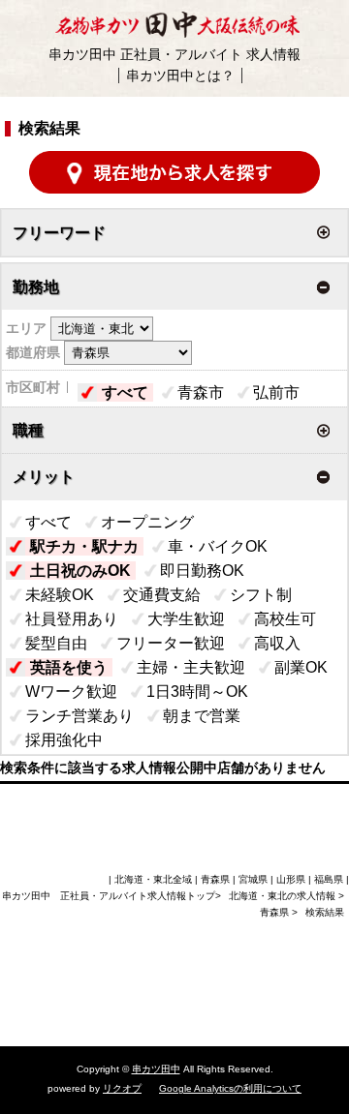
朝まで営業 (201, 716)
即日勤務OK (202, 570)
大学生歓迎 (186, 619)
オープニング (147, 522)
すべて (125, 392)
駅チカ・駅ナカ (84, 546)
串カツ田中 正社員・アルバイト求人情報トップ (108, 895)
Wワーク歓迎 (71, 691)
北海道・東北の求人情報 (283, 895)
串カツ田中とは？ (180, 75)
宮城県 (253, 879)
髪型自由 (56, 643)
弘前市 (276, 392)
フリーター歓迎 (170, 643)
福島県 (328, 879)
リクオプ (122, 1088)
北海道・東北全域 (153, 879)
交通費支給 (162, 595)
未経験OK (59, 595)
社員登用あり (71, 619)
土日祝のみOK (80, 570)
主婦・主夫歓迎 (191, 667)
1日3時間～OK (197, 691)
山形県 (290, 879)
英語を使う (69, 667)
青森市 (200, 392)
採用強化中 (64, 740)
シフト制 (261, 595)
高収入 (277, 643)
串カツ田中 (156, 1069)
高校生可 (285, 619)
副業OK (301, 667)
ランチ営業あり (79, 716)
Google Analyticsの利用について (230, 1088)
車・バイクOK (218, 546)
